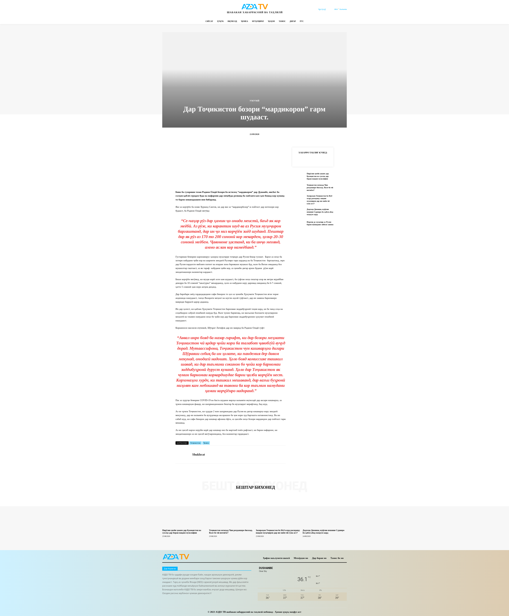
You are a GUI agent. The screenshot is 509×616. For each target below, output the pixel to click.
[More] (341, 159)
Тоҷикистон (195, 443)
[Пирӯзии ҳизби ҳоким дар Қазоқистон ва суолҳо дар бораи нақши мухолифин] (298, 176)
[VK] (328, 159)
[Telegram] (176, 9)
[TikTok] (182, 9)
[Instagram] (170, 9)
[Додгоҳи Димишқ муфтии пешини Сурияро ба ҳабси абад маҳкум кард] (298, 212)
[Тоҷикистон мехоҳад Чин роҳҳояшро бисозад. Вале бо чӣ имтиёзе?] (298, 187)
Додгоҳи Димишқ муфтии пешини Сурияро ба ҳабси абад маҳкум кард (320, 212)
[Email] (334, 159)
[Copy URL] (298, 159)
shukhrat (198, 454)
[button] (325, 9)
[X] (188, 9)
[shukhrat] (181, 454)
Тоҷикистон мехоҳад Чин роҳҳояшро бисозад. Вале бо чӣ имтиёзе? (320, 187)
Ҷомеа (206, 443)
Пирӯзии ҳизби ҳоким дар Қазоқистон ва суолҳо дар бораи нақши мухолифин (318, 176)
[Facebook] (164, 9)
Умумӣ (254, 101)
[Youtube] (200, 9)
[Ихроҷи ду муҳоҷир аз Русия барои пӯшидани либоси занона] (298, 223)
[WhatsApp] (194, 9)
